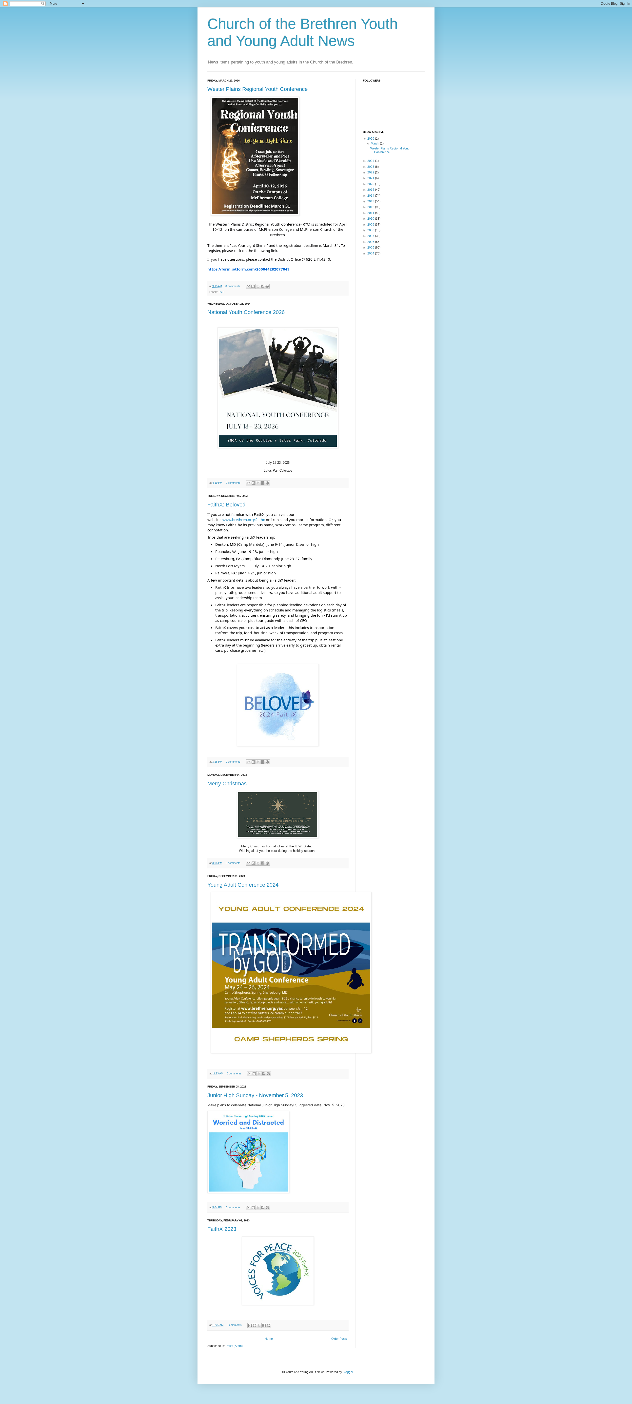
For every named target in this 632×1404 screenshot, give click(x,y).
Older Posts (339, 1339)
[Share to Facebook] (262, 286)
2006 (371, 242)
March (375, 143)
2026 (371, 138)
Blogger (348, 1372)
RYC (221, 292)
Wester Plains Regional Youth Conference (257, 89)
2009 (371, 224)
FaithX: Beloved (226, 505)
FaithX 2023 (221, 1229)
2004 (371, 253)
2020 (371, 184)
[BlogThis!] (253, 286)
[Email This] (248, 286)
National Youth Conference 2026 (246, 312)
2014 (371, 195)
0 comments (232, 286)
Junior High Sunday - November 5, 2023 (255, 1095)
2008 (371, 230)
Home (269, 1339)
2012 (371, 207)
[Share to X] (257, 286)
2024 (371, 161)
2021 (371, 178)
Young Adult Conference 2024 (242, 885)
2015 (371, 189)
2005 (371, 247)
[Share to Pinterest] (267, 286)
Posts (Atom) (234, 1346)
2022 (371, 172)
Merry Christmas (227, 783)
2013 (371, 201)
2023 (371, 166)
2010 (371, 218)
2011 (371, 213)
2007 (371, 236)
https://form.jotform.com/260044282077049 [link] (248, 269)
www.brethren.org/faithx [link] (243, 519)
